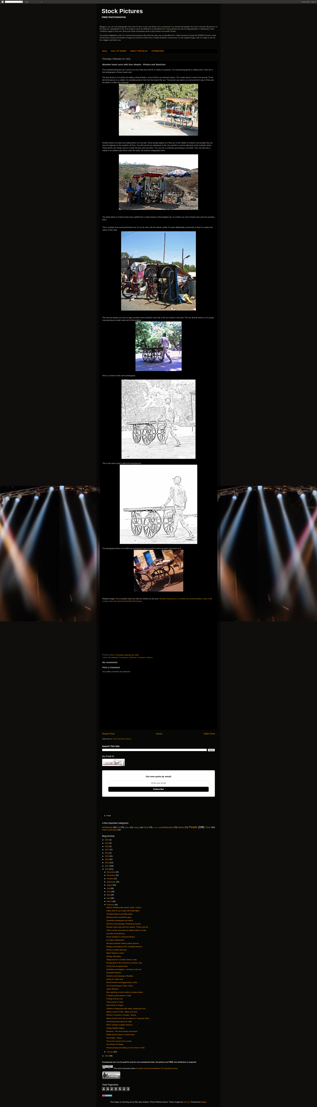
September (111, 882)
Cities (127, 827)
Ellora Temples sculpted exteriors (119, 1025)
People (193, 827)
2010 (107, 1056)
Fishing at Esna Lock (114, 999)
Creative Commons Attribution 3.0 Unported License (157, 1068)
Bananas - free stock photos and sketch (121, 1031)
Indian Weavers (112, 989)
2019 (107, 846)
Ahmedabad (113, 657)
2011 (107, 869)
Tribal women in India (114, 1002)
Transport (141, 657)
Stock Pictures (122, 11)
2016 (107, 853)
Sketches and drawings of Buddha (119, 976)
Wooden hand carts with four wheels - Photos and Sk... (127, 927)
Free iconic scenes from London (119, 1041)
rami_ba (186, 1102)
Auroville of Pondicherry (115, 934)
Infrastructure (167, 827)
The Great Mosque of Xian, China (119, 986)
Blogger (204, 1102)
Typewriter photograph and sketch (119, 920)
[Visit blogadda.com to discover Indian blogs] (107, 1096)
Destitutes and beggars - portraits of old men (123, 969)
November (111, 875)
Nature (181, 827)
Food (146, 827)
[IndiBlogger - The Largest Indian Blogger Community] (111, 1078)
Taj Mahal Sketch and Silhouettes (119, 914)
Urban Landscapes (109, 830)
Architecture (107, 827)
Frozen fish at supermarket (117, 966)
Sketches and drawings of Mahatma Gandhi (123, 924)
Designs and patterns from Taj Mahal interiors (124, 947)
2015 (107, 856)
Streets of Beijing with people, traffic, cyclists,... (124, 907)
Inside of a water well (114, 979)
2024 (107, 840)
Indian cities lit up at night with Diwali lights (122, 911)
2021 (107, 843)
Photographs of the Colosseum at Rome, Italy (124, 963)
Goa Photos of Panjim (114, 1044)
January (110, 1052)
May (109, 895)
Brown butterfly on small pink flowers (120, 937)
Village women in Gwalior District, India (121, 960)
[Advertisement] (120, 625)
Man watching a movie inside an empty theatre (124, 992)
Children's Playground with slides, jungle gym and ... (126, 1009)
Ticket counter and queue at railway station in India (126, 930)
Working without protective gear (118, 917)
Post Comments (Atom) (122, 739)
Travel (208, 827)
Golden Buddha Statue (115, 1028)
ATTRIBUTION (157, 51)
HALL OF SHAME (118, 51)
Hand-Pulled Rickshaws (132, 601)
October (110, 879)
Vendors (149, 657)
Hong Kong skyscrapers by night (119, 1022)
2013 (107, 863)
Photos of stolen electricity (116, 950)
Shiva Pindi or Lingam (114, 1005)
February (111, 905)
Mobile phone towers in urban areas (120, 1035)
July (108, 888)
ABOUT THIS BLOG (138, 51)
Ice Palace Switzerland (115, 940)
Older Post (209, 733)
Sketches (133, 657)
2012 (107, 866)
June (109, 892)
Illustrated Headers (113, 973)
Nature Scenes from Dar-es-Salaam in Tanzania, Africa (127, 1018)
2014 (107, 859)
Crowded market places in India (118, 995)
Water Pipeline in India (115, 953)
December (111, 872)
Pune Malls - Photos (114, 1038)
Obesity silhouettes (113, 956)
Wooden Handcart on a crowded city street (176, 599)
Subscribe (158, 789)
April (109, 898)
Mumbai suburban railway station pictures (122, 943)
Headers (155, 827)
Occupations (124, 657)
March (109, 901)
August (110, 885)
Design (136, 827)
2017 (107, 850)
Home (104, 51)
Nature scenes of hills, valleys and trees (121, 1012)
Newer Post (108, 733)
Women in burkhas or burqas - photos (121, 1015)
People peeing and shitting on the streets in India (125, 1048)
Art (119, 827)
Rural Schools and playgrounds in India (121, 982)
